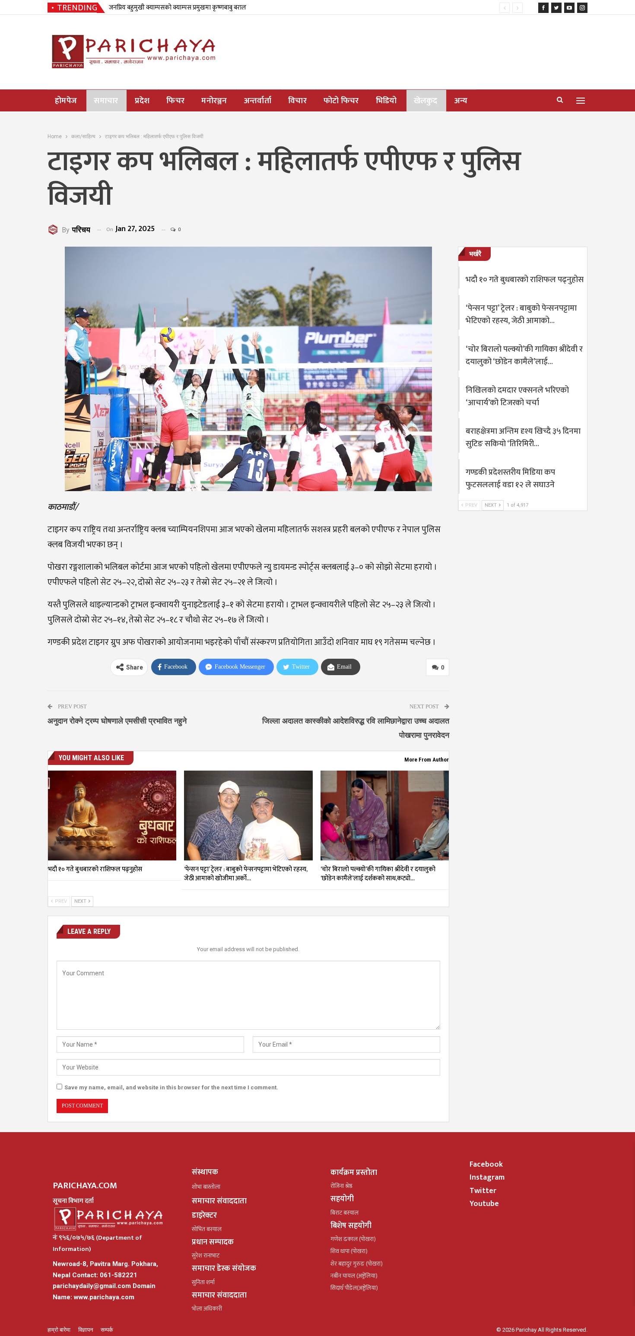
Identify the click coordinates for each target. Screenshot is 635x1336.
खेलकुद (426, 101)
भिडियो (386, 101)
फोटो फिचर (341, 101)
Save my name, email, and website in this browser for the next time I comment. (171, 1087)
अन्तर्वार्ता (257, 101)
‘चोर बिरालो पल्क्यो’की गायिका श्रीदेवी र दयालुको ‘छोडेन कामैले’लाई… (524, 355)
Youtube (484, 1203)
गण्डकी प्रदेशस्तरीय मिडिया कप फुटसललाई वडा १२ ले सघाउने (510, 479)
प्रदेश (142, 101)
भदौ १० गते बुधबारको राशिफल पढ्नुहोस (525, 279)
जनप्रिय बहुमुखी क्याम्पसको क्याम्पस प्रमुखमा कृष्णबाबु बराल (177, 7)
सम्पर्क (107, 1329)
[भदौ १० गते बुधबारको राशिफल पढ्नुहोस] (112, 815)
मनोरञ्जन (214, 101)
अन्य (461, 101)
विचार (297, 101)
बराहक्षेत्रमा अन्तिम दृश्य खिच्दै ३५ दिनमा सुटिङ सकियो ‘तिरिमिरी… (523, 438)
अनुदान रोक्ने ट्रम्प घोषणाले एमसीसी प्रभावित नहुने (117, 721)
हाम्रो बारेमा (60, 1329)
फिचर (175, 101)
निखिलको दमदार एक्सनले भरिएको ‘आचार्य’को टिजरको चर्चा (517, 396)
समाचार (106, 101)
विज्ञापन (86, 1329)
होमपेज (66, 101)
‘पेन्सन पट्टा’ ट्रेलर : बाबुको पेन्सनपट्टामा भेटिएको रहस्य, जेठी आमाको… (521, 314)
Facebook (486, 1164)
